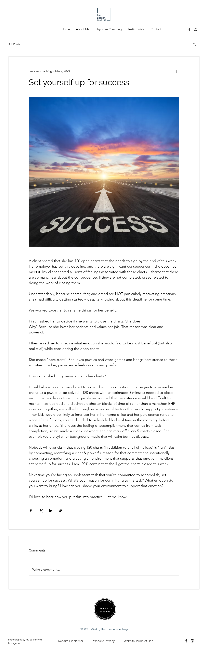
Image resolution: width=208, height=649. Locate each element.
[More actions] (176, 71)
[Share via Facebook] (31, 510)
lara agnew (14, 643)
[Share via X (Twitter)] (41, 510)
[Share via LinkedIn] (51, 510)
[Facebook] (189, 29)
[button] (194, 44)
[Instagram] (195, 29)
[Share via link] (61, 510)
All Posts (14, 44)
